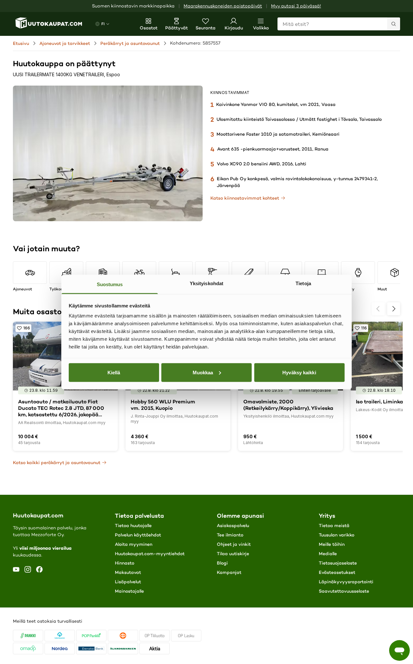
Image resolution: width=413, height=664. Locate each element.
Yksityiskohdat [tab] (206, 283)
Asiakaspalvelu (233, 525)
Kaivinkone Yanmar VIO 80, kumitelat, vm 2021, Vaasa (276, 104)
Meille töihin (332, 544)
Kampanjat (229, 572)
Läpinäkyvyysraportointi (346, 582)
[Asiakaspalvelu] (399, 650)
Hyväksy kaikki (299, 372)
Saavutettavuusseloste (344, 591)
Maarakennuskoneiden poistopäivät (223, 6)
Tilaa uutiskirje (233, 553)
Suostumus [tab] (110, 284)
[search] (393, 23)
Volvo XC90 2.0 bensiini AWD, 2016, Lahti (261, 164)
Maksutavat (128, 572)
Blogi (222, 563)
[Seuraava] (393, 308)
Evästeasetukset (337, 572)
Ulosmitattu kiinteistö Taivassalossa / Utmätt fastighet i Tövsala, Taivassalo (299, 119)
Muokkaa (203, 372)
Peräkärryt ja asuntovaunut (130, 43)
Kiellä (113, 372)
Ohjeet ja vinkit (234, 544)
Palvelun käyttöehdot (138, 535)
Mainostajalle (129, 591)
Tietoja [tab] (303, 283)
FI (103, 23)
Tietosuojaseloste (338, 563)
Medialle (328, 553)
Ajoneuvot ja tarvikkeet (64, 43)
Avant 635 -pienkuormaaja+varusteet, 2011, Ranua (272, 149)
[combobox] (338, 23)
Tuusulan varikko (336, 535)
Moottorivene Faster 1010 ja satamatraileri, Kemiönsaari (278, 134)
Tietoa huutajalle (133, 525)
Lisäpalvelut (128, 582)
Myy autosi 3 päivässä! (296, 6)
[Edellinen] (378, 308)
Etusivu (21, 43)
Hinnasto (124, 563)
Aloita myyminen (133, 544)
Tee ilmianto (230, 535)
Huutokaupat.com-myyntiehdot (150, 553)
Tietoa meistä (334, 525)
